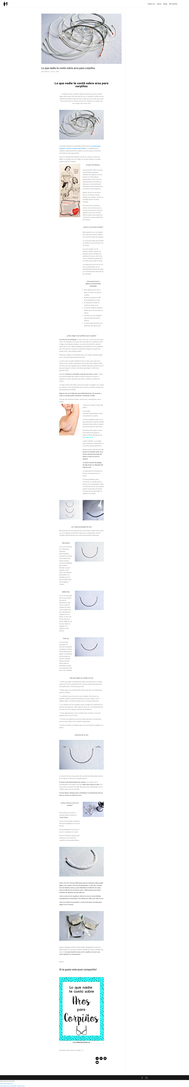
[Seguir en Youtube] (97, 1062)
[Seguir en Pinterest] (101, 1058)
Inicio (159, 4)
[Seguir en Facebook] (97, 1058)
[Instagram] (146, 1078)
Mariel (46, 71)
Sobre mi (151, 4)
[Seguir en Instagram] (105, 1058)
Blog (165, 4)
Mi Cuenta (173, 4)
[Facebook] (142, 1078)
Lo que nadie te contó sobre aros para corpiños (68, 68)
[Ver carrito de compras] (180, 4)
